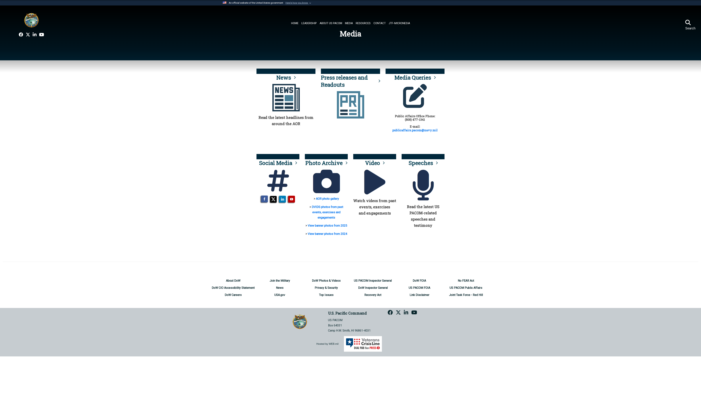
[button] (299, 3)
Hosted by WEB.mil (327, 343)
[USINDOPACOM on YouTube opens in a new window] (41, 34)
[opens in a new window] (21, 34)
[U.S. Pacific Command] (31, 20)
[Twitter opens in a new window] (28, 34)
